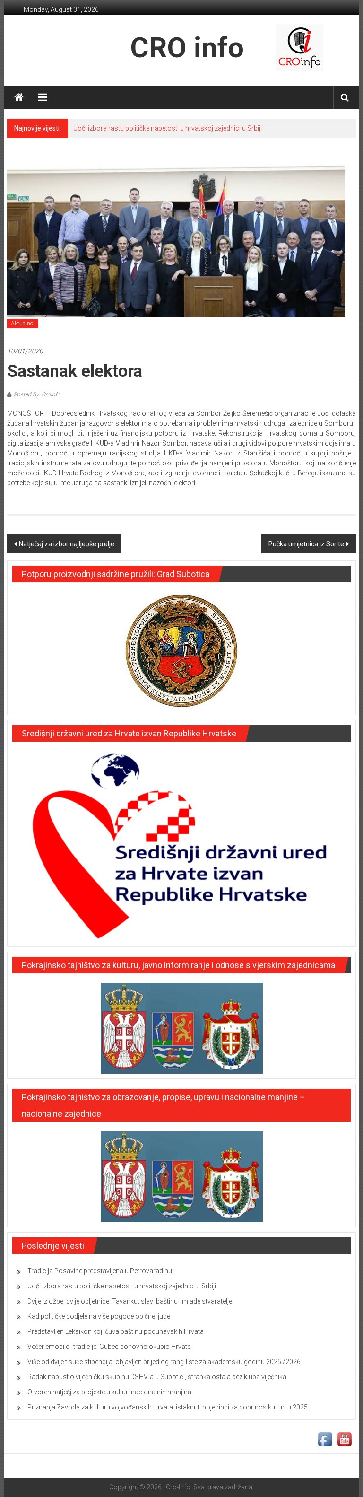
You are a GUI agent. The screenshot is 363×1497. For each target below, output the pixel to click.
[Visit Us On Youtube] (344, 1439)
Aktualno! (23, 323)
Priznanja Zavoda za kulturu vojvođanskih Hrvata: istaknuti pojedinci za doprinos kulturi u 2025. (168, 1407)
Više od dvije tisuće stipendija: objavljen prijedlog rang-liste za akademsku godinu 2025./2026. (164, 1362)
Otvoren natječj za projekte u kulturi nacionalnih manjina (109, 1392)
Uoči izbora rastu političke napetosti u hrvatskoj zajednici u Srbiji (167, 128)
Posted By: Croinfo (37, 394)
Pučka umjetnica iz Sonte (306, 544)
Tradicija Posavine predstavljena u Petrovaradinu (99, 1271)
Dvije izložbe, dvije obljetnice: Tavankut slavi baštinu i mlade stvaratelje (129, 1301)
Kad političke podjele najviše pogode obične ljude (98, 1316)
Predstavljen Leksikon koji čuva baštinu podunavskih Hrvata (115, 1331)
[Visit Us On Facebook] (325, 1439)
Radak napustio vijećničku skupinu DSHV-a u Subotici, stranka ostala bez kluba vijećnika (156, 1377)
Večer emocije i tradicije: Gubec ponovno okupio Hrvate (108, 1346)
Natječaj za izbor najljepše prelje (66, 544)
